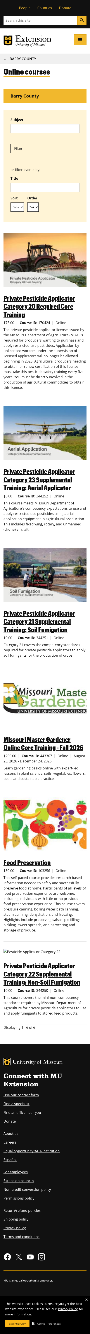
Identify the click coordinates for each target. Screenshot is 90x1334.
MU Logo (7, 1062)
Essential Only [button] (17, 1323)
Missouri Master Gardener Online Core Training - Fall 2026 (43, 743)
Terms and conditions (21, 1236)
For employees (15, 1172)
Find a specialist (16, 1103)
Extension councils (18, 1180)
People (24, 7)
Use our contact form (21, 1095)
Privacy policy (14, 1228)
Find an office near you (22, 1112)
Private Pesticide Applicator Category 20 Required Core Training (39, 306)
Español (10, 1159)
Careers (9, 1142)
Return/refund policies (22, 1210)
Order (32, 198)
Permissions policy (18, 1198)
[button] (46, 1323)
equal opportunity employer (33, 1280)
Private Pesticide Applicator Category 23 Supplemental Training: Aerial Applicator (39, 479)
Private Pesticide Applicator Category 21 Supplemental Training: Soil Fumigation (39, 621)
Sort (14, 198)
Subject (16, 119)
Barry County (23, 58)
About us (10, 1133)
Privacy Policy (68, 1309)
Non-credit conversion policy (27, 1189)
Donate (65, 7)
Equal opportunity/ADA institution (31, 1151)
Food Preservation (27, 862)
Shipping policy (15, 1219)
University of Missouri (38, 1062)
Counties (44, 7)
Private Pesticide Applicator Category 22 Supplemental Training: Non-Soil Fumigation (41, 973)
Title (14, 178)
